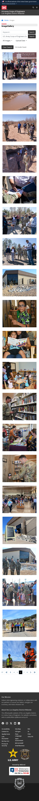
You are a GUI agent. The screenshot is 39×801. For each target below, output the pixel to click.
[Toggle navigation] (36, 7)
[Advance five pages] (34, 672)
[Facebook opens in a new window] (3, 723)
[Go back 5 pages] (6, 672)
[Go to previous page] (10, 672)
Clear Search (7, 47)
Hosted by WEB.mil (18, 765)
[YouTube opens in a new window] (15, 723)
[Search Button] (32, 7)
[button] (9, 4)
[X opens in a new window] (11, 723)
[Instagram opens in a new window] (7, 723)
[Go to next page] (30, 672)
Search (31, 32)
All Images (7, 41)
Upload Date (21, 41)
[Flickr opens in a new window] (19, 723)
